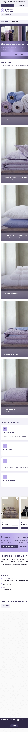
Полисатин (8, 122)
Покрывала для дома (11, 354)
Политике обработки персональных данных (15, 723)
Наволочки (5, 237)
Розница (7, 411)
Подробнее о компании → (7, 571)
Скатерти (11, 295)
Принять (14, 725)
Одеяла (21, 237)
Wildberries (6, 605)
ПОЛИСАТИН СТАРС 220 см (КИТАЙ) (8, 522)
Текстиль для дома (11, 293)
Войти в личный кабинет (9, 546)
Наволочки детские (13, 237)
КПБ (4, 411)
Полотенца (5, 295)
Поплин (14, 122)
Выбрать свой (21, 5)
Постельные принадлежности (15, 236)
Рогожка (18, 122)
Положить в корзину (10, 527)
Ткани (5, 18)
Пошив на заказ (9, 409)
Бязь (4, 122)
